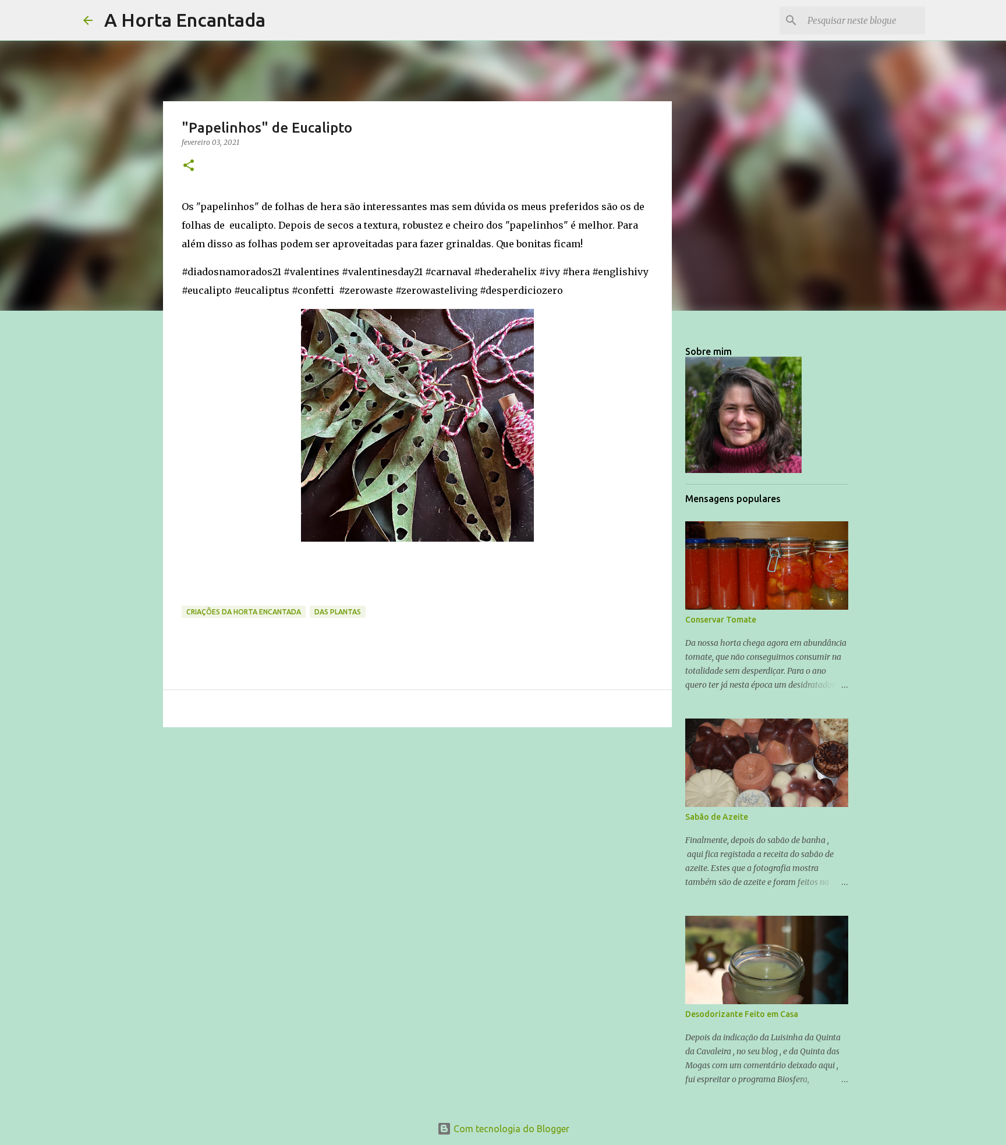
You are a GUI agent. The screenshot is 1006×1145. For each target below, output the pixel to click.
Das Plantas (337, 612)
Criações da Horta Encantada (243, 612)
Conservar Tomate (720, 619)
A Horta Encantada (184, 19)
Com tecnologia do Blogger (510, 1128)
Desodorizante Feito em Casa (741, 1014)
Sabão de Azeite (716, 817)
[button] (189, 166)
